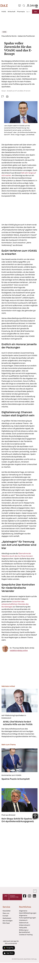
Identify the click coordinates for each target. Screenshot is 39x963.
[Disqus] (19, 854)
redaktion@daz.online (19, 650)
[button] (4, 5)
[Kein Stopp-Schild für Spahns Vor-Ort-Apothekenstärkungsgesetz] (19, 800)
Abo (35, 11)
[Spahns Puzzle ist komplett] (19, 760)
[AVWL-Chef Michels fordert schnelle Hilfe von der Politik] (19, 700)
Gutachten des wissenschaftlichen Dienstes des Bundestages (15, 604)
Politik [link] (4, 32)
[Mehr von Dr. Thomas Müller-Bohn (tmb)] (5, 649)
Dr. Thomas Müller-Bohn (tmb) (22, 648)
